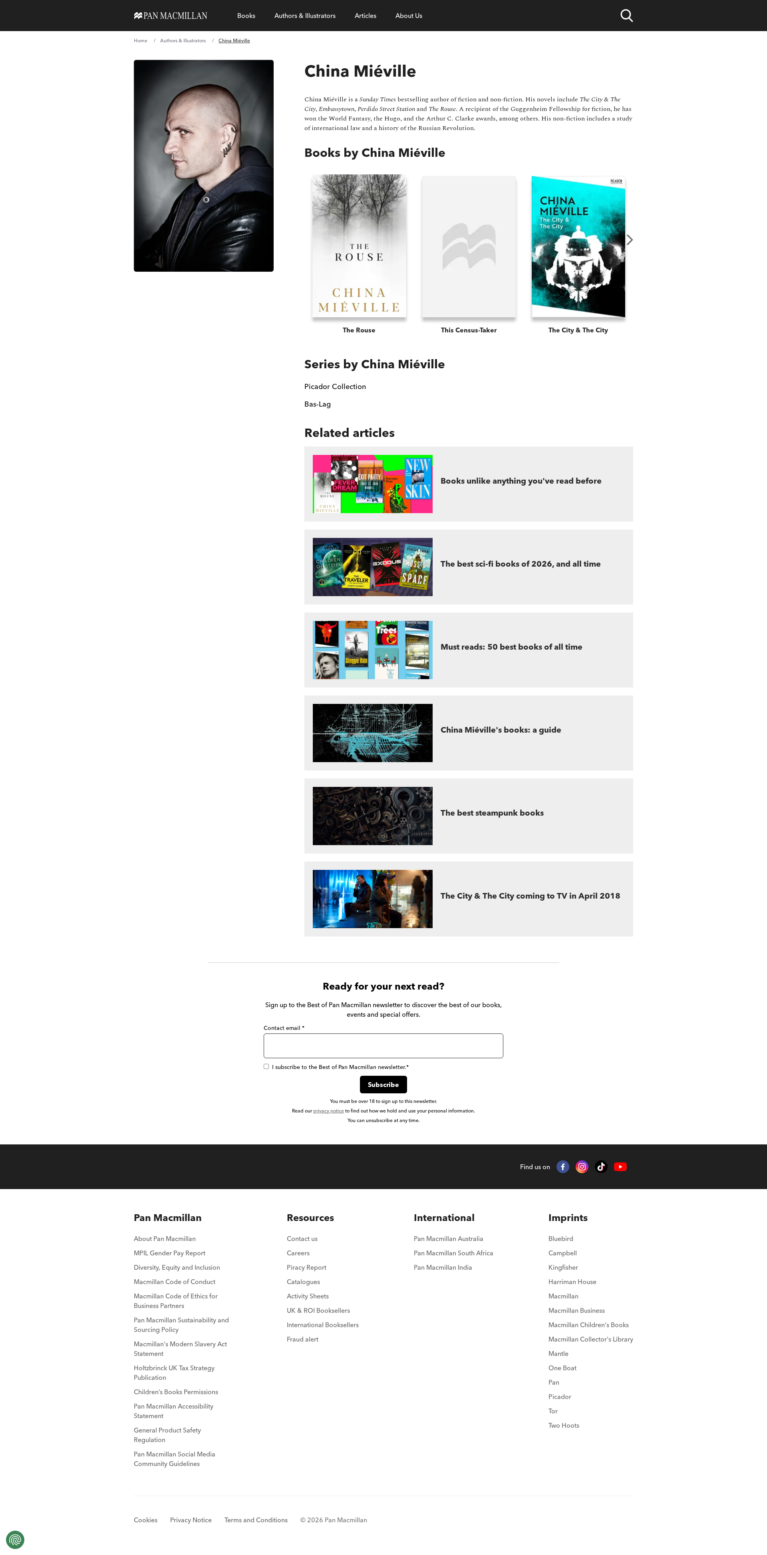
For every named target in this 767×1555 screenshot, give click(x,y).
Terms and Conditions (256, 1520)
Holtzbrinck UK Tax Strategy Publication (174, 1372)
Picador (559, 1397)
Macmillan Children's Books (588, 1325)
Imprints (568, 1217)
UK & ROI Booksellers (318, 1310)
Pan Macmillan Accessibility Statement (173, 1411)
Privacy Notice (191, 1520)
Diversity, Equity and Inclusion (177, 1267)
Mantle (558, 1353)
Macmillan (563, 1296)
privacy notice (328, 1111)
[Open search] (626, 15)
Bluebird (560, 1239)
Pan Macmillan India (443, 1267)
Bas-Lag (317, 404)
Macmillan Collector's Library (590, 1339)
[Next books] (630, 239)
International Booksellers (323, 1325)
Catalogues (303, 1282)
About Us (408, 16)
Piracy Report (306, 1267)
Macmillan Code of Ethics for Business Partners (176, 1301)
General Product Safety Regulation (167, 1435)
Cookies (145, 1520)
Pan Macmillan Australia (448, 1239)
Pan (553, 1382)
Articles (365, 16)
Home (140, 40)
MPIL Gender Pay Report (169, 1253)
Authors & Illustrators (305, 16)
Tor (553, 1411)
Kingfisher (563, 1267)
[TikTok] (601, 1166)
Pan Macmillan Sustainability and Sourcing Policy (181, 1325)
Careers (298, 1253)
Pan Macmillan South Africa (453, 1253)
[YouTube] (620, 1167)
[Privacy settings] (15, 1540)
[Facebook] (562, 1166)
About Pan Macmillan (165, 1239)
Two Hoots (563, 1425)
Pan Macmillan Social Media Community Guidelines (174, 1459)
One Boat (562, 1368)
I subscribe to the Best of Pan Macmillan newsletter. (340, 1067)
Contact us (302, 1239)
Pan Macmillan (168, 1217)
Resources (310, 1217)
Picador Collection (335, 386)
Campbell (562, 1253)
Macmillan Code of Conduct (174, 1282)
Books (246, 16)
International (444, 1217)
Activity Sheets (308, 1296)
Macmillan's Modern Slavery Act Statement (180, 1348)
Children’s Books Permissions (176, 1392)
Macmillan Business (576, 1310)
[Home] (171, 15)
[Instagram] (582, 1166)
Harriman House (572, 1282)
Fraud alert (302, 1339)
